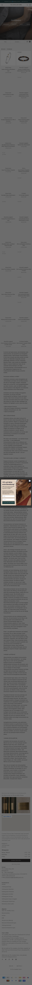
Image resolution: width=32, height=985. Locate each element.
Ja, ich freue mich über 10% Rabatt (8, 502)
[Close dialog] (30, 481)
